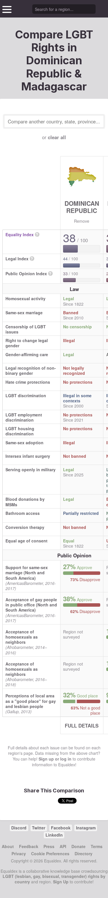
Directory (83, 853)
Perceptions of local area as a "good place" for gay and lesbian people (30, 701)
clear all (57, 137)
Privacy (19, 853)
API (63, 846)
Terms (97, 846)
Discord (18, 828)
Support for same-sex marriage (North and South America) (26, 573)
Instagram (86, 828)
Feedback (28, 846)
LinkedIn (54, 835)
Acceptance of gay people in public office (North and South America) (31, 605)
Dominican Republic (82, 207)
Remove (81, 221)
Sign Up (61, 882)
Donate (78, 846)
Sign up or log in (55, 759)
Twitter (38, 828)
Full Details (81, 725)
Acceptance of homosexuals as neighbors (21, 637)
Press (48, 846)
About (8, 846)
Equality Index (19, 234)
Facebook (61, 828)
